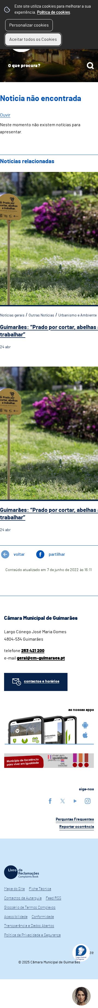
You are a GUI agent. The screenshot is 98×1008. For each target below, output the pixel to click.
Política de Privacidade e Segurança (32, 935)
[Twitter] (62, 800)
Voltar (19, 554)
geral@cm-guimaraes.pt (41, 658)
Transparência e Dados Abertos (29, 926)
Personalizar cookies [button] (29, 25)
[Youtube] (75, 800)
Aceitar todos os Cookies (33, 39)
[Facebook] (50, 800)
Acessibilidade (15, 917)
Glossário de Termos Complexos (30, 907)
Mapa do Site (14, 889)
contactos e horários (41, 681)
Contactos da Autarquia (23, 898)
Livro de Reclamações (21, 872)
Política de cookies (53, 12)
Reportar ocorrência (76, 827)
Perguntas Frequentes (75, 819)
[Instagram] (87, 800)
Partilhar (57, 554)
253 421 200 (32, 651)
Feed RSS (53, 898)
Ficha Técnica (40, 889)
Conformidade (43, 917)
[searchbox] (49, 66)
